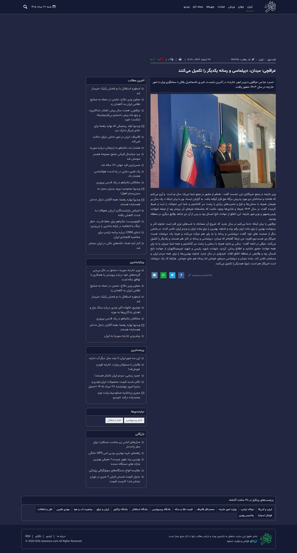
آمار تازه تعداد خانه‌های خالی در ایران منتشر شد (114, 245)
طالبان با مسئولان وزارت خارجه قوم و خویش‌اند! (118, 367)
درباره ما (61, 536)
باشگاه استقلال (140, 509)
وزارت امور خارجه (228, 509)
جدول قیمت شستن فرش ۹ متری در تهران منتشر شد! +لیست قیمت (115, 479)
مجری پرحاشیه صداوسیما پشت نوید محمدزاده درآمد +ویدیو (118, 395)
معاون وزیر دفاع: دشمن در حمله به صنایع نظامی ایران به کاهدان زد (115, 102)
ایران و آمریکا (265, 509)
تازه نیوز (269, 6)
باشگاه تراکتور (120, 509)
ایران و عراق (103, 509)
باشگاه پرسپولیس (161, 509)
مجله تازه (198, 7)
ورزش (231, 7)
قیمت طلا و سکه (184, 509)
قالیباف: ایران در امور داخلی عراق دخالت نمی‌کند (116, 139)
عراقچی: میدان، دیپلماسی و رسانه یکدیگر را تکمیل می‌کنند (227, 71)
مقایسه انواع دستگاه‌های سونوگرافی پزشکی (114, 470)
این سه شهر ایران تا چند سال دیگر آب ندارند (114, 358)
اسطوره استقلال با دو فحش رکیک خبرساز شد (116, 91)
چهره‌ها (210, 7)
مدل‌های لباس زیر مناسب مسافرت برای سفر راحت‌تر (116, 444)
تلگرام (38, 536)
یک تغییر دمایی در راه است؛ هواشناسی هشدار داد (117, 174)
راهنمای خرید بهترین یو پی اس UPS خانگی (114, 453)
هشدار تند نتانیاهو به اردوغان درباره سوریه (115, 148)
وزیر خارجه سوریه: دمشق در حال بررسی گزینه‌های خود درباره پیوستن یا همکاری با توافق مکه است (115, 275)
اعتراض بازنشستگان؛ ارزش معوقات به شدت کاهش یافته (117, 213)
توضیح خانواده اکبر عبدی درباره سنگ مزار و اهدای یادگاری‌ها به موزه (115, 310)
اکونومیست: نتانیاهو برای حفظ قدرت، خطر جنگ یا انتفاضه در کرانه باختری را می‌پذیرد (115, 224)
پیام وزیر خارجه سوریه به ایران (122, 336)
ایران (250, 7)
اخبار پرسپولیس (134, 420)
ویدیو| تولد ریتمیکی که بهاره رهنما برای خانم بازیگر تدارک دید (117, 128)
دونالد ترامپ (247, 509)
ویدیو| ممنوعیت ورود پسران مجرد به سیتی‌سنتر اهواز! (118, 191)
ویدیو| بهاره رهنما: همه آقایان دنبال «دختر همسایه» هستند (115, 202)
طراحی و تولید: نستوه (238, 541)
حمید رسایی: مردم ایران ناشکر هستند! (117, 375)
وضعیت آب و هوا (83, 509)
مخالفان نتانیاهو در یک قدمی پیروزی (118, 182)
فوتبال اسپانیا (265, 515)
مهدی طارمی (63, 509)
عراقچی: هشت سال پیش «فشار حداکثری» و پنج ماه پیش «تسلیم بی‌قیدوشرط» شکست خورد (114, 115)
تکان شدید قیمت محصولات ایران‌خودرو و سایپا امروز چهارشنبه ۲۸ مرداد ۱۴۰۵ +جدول (114, 384)
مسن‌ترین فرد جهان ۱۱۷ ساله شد (120, 165)
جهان (241, 7)
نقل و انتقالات (45, 509)
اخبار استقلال (114, 420)
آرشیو (49, 536)
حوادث (221, 7)
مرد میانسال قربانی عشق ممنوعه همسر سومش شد (116, 156)
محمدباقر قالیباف (206, 509)
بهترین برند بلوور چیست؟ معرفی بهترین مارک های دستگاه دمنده (116, 461)
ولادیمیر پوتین (246, 515)
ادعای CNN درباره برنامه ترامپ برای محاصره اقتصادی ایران (119, 234)
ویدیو (187, 7)
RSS (27, 536)
